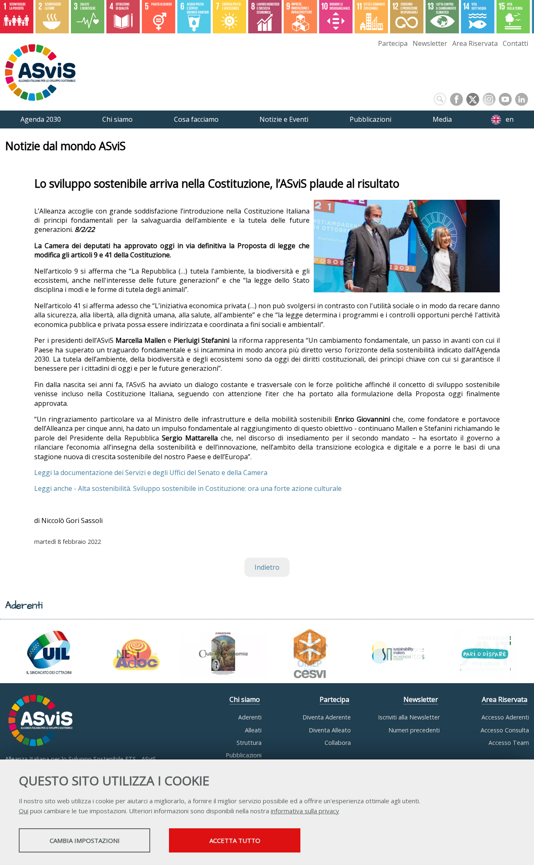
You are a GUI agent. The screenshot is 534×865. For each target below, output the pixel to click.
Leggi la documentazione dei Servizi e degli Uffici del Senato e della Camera (150, 472)
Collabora (338, 743)
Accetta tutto (234, 840)
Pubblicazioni (244, 755)
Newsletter (430, 43)
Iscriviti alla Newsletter (409, 717)
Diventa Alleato (330, 730)
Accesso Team (509, 743)
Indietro (267, 567)
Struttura (249, 743)
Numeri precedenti (414, 730)
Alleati (253, 730)
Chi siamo (244, 699)
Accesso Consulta (505, 730)
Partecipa (393, 43)
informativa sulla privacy (305, 811)
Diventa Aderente (326, 717)
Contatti (515, 43)
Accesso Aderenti (505, 717)
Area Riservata (475, 43)
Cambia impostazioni (85, 840)
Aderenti (250, 717)
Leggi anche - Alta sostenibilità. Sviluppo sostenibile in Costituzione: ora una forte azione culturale (188, 488)
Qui (23, 811)
